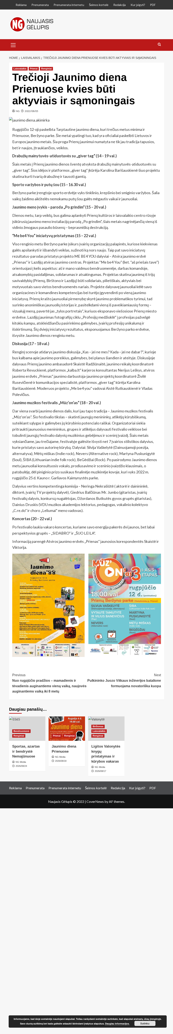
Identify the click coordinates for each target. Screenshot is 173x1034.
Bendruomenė (21, 731)
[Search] (159, 44)
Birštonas (98, 726)
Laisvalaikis (20, 68)
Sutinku (144, 1023)
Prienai (34, 68)
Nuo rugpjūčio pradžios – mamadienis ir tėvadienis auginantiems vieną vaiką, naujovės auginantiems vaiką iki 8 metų (49, 683)
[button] (13, 44)
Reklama (21, 5)
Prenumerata (40, 5)
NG (18, 111)
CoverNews (95, 801)
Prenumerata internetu (69, 5)
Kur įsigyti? (138, 5)
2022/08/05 (31, 111)
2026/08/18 (60, 761)
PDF (152, 5)
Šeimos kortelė (98, 5)
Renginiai (46, 68)
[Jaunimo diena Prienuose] (67, 728)
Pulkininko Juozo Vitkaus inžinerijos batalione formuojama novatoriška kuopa (124, 680)
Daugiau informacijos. (117, 1023)
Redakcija (119, 5)
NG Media (60, 757)
